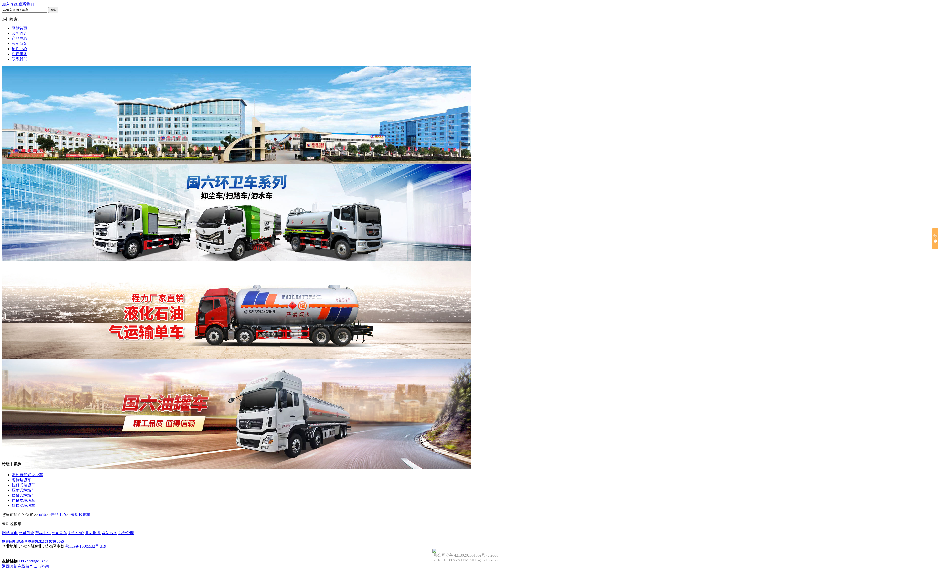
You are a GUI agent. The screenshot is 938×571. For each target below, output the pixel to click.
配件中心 (19, 49)
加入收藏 (10, 4)
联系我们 (26, 4)
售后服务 (19, 54)
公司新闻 (19, 44)
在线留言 (25, 566)
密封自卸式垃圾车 (27, 475)
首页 (42, 515)
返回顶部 (10, 566)
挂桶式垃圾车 (23, 500)
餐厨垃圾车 (21, 480)
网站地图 (109, 533)
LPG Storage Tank (33, 561)
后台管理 (126, 533)
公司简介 (19, 33)
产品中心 (19, 38)
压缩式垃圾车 (23, 490)
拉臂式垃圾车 (23, 485)
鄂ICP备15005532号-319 (85, 546)
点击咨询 (41, 566)
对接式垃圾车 (23, 506)
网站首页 (19, 28)
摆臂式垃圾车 (23, 495)
